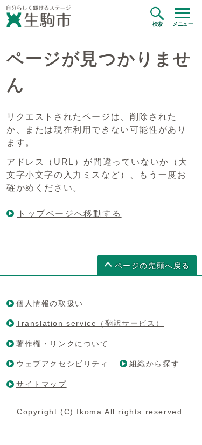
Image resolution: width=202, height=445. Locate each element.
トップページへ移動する (69, 213)
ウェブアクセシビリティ (62, 363)
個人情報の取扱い (49, 303)
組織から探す (154, 363)
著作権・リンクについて (62, 343)
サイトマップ (41, 384)
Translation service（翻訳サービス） (90, 323)
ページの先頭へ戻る (152, 266)
